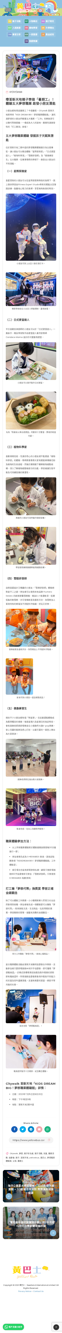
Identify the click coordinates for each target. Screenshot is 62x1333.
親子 (17, 1157)
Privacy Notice (24, 1291)
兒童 (45, 1153)
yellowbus (34, 1157)
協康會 (12, 1157)
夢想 (21, 1153)
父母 (15, 1161)
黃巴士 (43, 1157)
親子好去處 (29, 1153)
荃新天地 (24, 1157)
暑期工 (20, 1161)
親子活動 (38, 1153)
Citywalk (14, 1153)
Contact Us (38, 1291)
